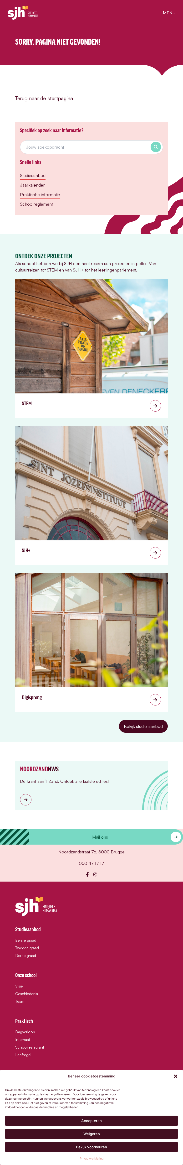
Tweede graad (27, 948)
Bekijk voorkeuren (91, 1147)
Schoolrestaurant (29, 1047)
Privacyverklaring (91, 1158)
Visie (19, 986)
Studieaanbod (33, 175)
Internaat (22, 1039)
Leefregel (23, 1054)
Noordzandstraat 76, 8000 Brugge (91, 851)
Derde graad (25, 955)
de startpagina (56, 98)
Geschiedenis (26, 993)
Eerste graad (25, 940)
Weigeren (91, 1134)
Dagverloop (25, 1031)
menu (169, 12)
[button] (175, 1076)
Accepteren (91, 1120)
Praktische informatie (40, 194)
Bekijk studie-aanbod (143, 726)
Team (19, 1001)
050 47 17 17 (91, 863)
